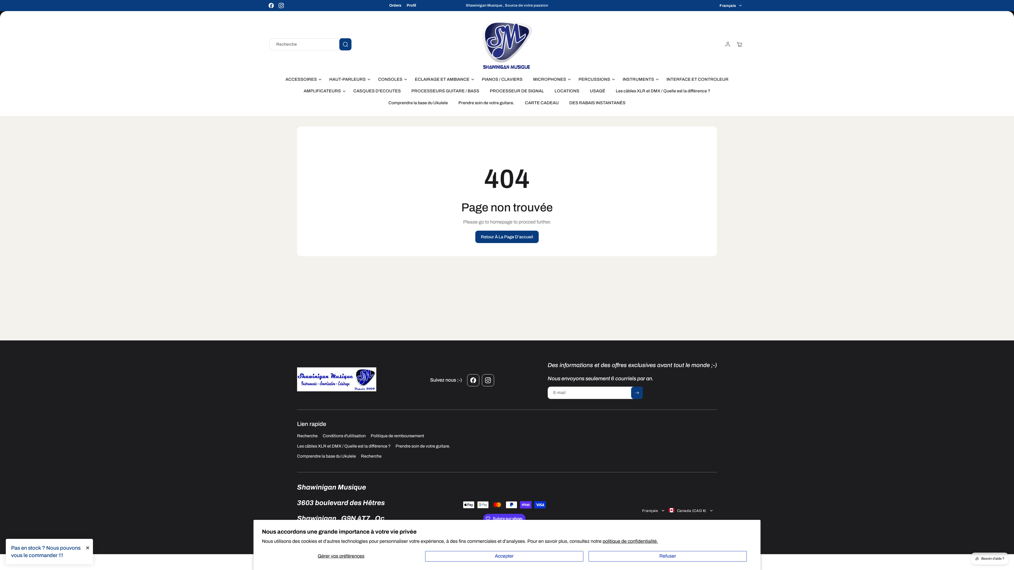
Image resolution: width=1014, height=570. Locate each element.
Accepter (504, 556)
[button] (302, 80)
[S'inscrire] (637, 393)
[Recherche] (345, 44)
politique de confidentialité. (630, 541)
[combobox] (310, 44)
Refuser (667, 556)
